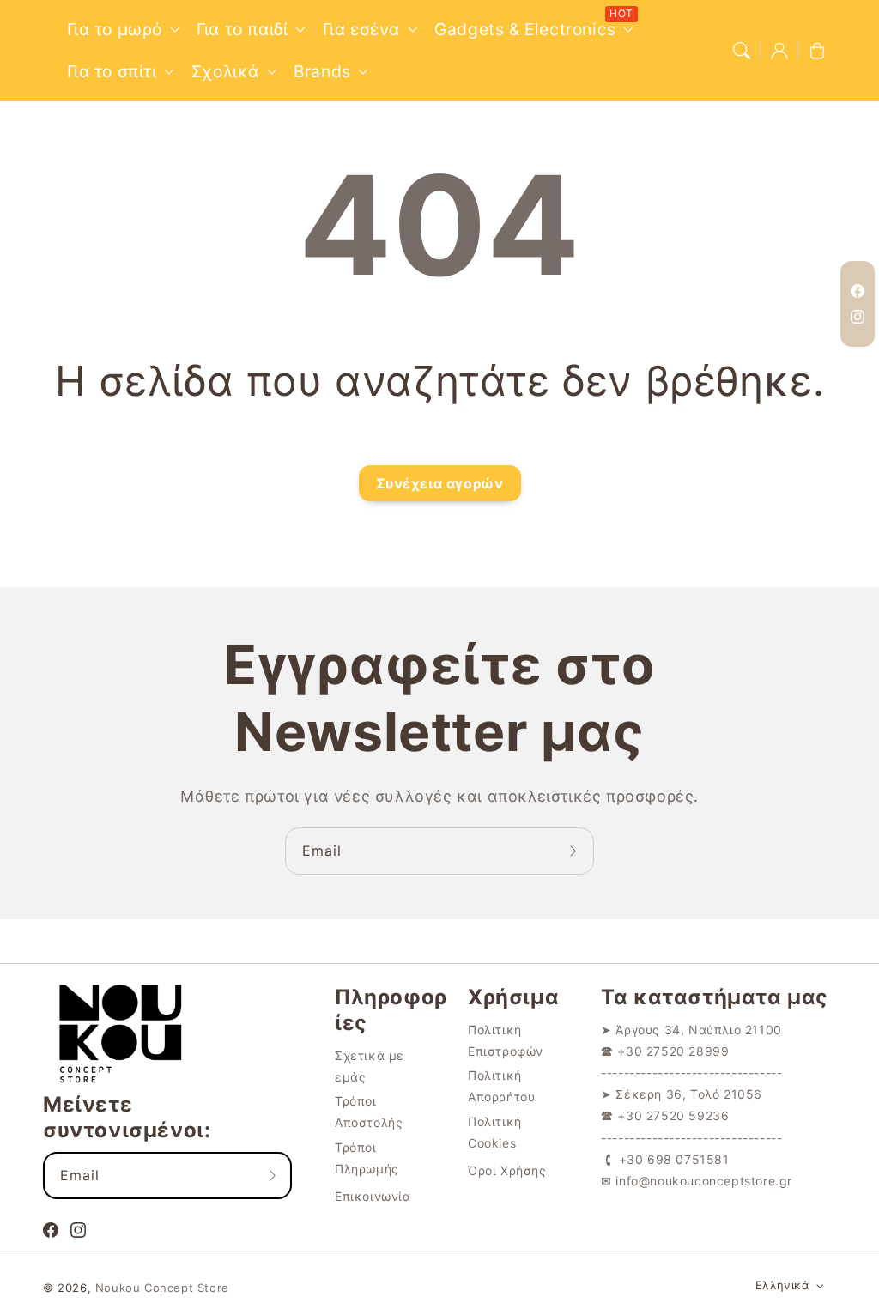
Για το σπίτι (112, 71)
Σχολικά (225, 71)
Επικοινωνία (373, 1196)
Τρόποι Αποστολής (369, 1112)
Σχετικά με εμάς (369, 1066)
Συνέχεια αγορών (440, 483)
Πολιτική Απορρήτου (501, 1086)
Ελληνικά (782, 1285)
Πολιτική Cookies (495, 1132)
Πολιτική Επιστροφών (505, 1040)
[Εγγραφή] (575, 850)
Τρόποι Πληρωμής (367, 1158)
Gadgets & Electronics (525, 29)
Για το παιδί (242, 29)
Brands (322, 71)
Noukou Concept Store (162, 1287)
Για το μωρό (115, 29)
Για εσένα (361, 29)
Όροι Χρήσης (507, 1170)
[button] (742, 51)
